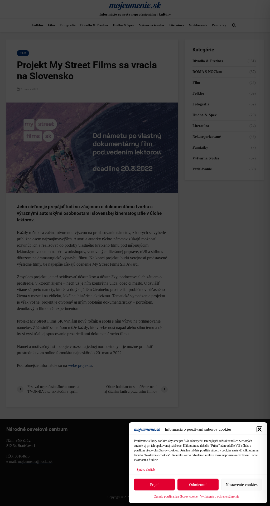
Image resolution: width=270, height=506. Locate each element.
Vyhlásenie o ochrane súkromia (219, 496)
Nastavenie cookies (242, 485)
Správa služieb (146, 469)
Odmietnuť (198, 485)
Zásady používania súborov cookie (175, 496)
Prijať (154, 485)
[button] (259, 429)
